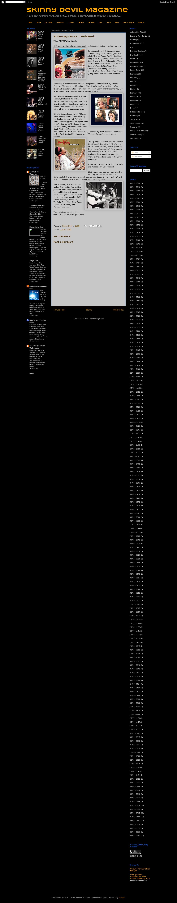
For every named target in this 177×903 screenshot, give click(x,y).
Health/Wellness (136, 66)
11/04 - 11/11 (135, 771)
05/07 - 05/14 (135, 479)
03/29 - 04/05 (135, 339)
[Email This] (90, 226)
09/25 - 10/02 (135, 540)
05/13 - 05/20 (135, 407)
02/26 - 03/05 (135, 513)
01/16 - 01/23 (135, 274)
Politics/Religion (136, 112)
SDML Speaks (135, 123)
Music (109, 22)
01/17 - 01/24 (135, 597)
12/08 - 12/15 (135, 711)
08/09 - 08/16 (135, 187)
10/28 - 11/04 (135, 775)
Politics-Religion (128, 22)
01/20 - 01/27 (135, 745)
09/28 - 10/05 (135, 658)
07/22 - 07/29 (135, 805)
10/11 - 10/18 (135, 642)
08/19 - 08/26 (135, 790)
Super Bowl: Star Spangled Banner (41, 140)
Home (30, 22)
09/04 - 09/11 (135, 544)
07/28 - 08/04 (135, 358)
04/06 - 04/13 (135, 692)
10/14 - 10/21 (135, 392)
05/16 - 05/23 (135, 293)
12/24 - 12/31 (135, 434)
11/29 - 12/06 (135, 620)
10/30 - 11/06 (135, 255)
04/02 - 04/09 (135, 498)
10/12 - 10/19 (135, 206)
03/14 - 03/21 (135, 305)
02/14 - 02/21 (135, 593)
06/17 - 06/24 (135, 824)
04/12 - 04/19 (135, 335)
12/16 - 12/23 (135, 760)
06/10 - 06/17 (135, 828)
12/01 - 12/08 (135, 714)
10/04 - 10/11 (135, 646)
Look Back (134, 97)
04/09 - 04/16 (135, 494)
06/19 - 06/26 (135, 555)
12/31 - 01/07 (135, 430)
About (39, 22)
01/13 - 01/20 (135, 749)
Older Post (118, 310)
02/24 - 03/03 (135, 733)
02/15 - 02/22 (135, 650)
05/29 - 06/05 (135, 563)
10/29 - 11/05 (135, 445)
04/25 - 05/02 (135, 297)
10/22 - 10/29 (135, 449)
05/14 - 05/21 (135, 475)
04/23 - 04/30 (135, 487)
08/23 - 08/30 (135, 183)
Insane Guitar (135, 70)
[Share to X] (95, 226)
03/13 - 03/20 (135, 582)
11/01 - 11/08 (135, 635)
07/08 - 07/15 (135, 813)
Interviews (60, 22)
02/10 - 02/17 (135, 737)
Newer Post (59, 310)
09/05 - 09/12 (135, 278)
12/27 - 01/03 (135, 604)
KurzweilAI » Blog (36, 227)
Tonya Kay (33, 261)
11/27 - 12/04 (135, 252)
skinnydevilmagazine (138, 881)
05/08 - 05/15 (135, 567)
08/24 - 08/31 (135, 217)
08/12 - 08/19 (135, 794)
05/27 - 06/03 (135, 836)
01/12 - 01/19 (135, 346)
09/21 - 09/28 (135, 210)
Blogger (122, 897)
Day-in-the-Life (135, 43)
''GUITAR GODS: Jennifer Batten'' (41, 114)
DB (131, 47)
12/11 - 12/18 (135, 525)
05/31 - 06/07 (135, 198)
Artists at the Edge (137, 32)
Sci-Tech (141, 22)
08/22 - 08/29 (135, 286)
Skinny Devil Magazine (77, 10)
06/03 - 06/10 (135, 832)
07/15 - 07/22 (135, 809)
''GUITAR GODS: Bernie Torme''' (41, 153)
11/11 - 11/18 (135, 388)
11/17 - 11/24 (135, 718)
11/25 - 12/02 (135, 381)
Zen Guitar (134, 138)
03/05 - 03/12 (135, 510)
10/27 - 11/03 (135, 726)
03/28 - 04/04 (135, 301)
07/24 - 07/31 (135, 259)
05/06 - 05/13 (135, 411)
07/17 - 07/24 (135, 263)
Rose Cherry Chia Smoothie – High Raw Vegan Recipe (36, 265)
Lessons (71, 22)
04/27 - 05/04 (135, 684)
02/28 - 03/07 (135, 312)
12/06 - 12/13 (135, 616)
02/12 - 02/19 (135, 233)
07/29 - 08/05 (135, 802)
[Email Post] (85, 226)
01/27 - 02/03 (135, 741)
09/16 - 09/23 (135, 783)
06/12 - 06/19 (135, 559)
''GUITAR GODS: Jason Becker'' (41, 61)
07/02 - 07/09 (135, 464)
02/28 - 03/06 (135, 589)
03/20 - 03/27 (135, 578)
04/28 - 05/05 (135, 362)
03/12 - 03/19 (135, 506)
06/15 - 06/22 (135, 680)
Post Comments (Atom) (94, 319)
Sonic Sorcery (135, 135)
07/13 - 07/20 (135, 676)
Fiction (132, 59)
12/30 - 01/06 (135, 369)
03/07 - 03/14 (135, 308)
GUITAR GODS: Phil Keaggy (42, 87)
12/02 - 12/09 (135, 377)
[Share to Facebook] (98, 226)
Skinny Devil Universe (138, 131)
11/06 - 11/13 (135, 529)
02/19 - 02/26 (135, 229)
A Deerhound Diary (37, 206)
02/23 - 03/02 (135, 703)
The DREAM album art (43, 293)
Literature (91, 22)
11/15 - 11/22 (135, 627)
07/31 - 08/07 (135, 548)
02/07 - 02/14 (135, 320)
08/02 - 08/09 (135, 191)
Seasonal (133, 127)
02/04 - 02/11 (135, 422)
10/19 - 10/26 (135, 654)
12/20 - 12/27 (135, 608)
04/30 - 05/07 (135, 483)
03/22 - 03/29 (135, 343)
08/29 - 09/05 (135, 282)
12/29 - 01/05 (135, 350)
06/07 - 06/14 (135, 195)
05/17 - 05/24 (135, 202)
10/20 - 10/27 (135, 730)
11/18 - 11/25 (135, 384)
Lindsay (133, 89)
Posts (135, 153)
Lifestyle (81, 22)
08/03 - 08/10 (135, 665)
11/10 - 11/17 (135, 722)
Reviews (133, 116)
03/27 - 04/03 (135, 574)
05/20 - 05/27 (135, 403)
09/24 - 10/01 (135, 456)
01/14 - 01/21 (135, 426)
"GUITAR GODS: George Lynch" (41, 48)
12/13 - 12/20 (135, 612)
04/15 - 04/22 (135, 415)
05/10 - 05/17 (135, 327)
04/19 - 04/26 (135, 331)
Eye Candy (48, 22)
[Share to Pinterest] (101, 226)
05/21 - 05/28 (135, 221)
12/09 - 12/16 (135, 373)
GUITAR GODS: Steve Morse (41, 35)
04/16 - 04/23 (135, 491)
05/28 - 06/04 (135, 468)
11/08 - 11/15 (135, 631)
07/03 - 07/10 (135, 551)
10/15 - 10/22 (135, 453)
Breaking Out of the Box (139, 36)
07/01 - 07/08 (135, 396)
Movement (134, 100)
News (117, 22)
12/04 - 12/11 (135, 248)
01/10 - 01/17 (135, 601)
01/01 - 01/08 (135, 240)
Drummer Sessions (137, 51)
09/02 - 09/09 (135, 786)
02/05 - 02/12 (135, 521)
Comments (137, 157)
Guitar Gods (134, 62)
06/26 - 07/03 (135, 267)
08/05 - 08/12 (135, 798)
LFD (131, 81)
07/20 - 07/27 (135, 673)
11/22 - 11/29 (135, 623)
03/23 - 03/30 (135, 699)
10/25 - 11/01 (135, 639)
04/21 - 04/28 (135, 365)
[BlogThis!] (93, 226)
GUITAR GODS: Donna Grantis (41, 127)
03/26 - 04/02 (135, 225)
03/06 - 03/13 (135, 585)
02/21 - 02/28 (135, 316)
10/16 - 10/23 (135, 536)
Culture (63, 230)
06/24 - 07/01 (135, 399)
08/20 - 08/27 (135, 460)
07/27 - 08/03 (135, 669)
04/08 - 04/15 (135, 418)
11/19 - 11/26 (135, 437)
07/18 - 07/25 (135, 289)
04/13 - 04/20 (135, 688)
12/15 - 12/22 (135, 707)
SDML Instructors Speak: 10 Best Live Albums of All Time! (42, 76)
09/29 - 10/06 (135, 354)
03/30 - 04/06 (135, 695)
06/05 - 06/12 (135, 270)
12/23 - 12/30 (135, 756)
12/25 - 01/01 (135, 244)
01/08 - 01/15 (135, 236)
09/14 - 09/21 (135, 214)
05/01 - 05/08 (135, 570)
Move (100, 22)
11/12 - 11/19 (135, 441)
